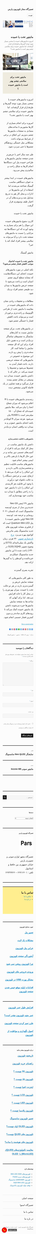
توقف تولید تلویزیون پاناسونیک (20, 1185)
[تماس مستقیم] (4, 1230)
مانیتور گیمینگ (11, 635)
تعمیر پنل (29, 932)
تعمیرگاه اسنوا (26, 1205)
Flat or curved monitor (27, 624)
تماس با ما (27, 896)
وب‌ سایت (30, 712)
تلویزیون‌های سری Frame (21, 1177)
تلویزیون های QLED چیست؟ (19, 1134)
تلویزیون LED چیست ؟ (22, 1103)
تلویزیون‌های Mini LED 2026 (20, 1174)
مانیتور (18, 635)
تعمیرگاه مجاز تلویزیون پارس (20, 9)
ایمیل (31, 701)
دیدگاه (31, 661)
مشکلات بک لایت (25, 940)
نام (32, 690)
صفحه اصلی (27, 1198)
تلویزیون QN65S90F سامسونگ (19, 1180)
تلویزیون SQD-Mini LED (21, 1183)
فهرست (30, 15)
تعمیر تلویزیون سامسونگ (21, 1118)
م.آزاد (31, 635)
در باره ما (27, 899)
